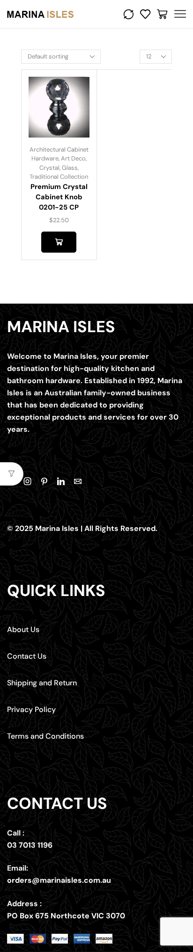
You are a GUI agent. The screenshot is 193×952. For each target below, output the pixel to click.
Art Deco (73, 158)
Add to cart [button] (58, 242)
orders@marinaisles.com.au (59, 880)
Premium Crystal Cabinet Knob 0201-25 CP (59, 197)
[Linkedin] (61, 481)
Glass (70, 168)
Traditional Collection (59, 177)
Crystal (49, 168)
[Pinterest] (44, 481)
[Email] (78, 481)
